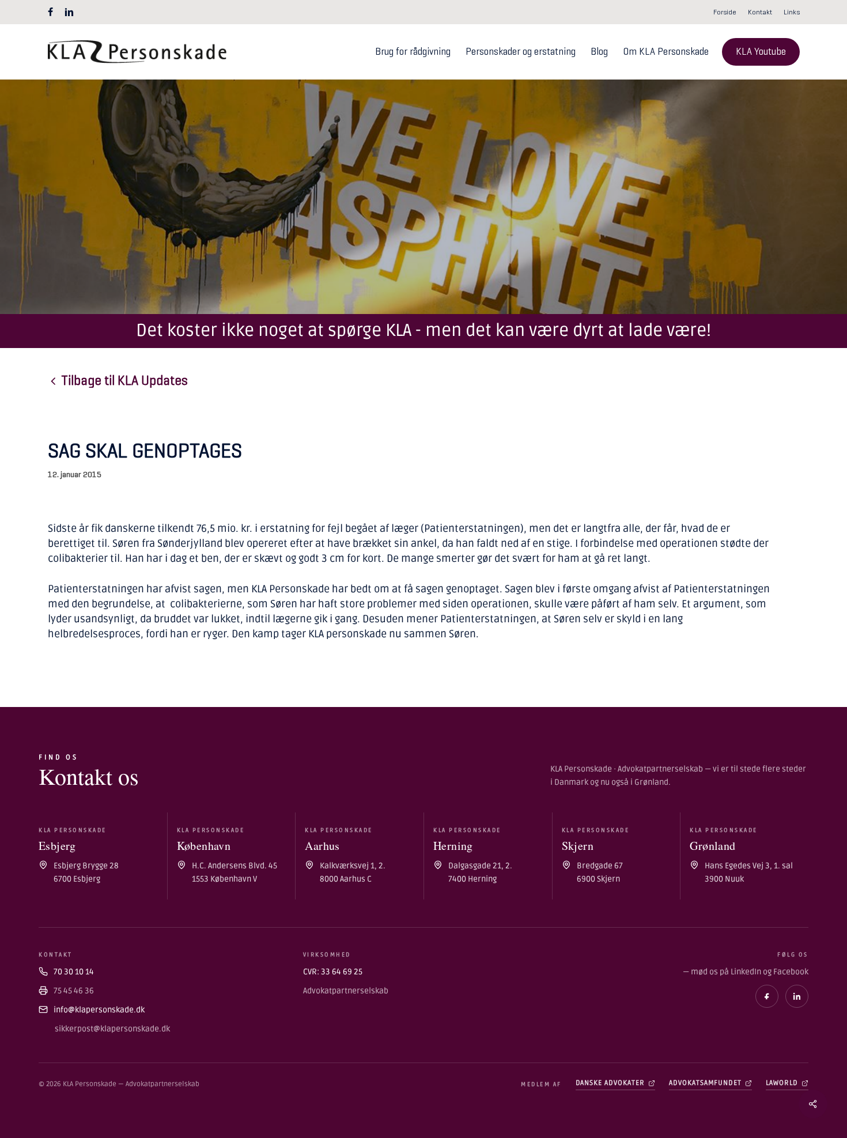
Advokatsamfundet (705, 1083)
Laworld (782, 1083)
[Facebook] (766, 996)
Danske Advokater (610, 1083)
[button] (124, 380)
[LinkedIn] (796, 996)
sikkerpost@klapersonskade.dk (112, 1029)
